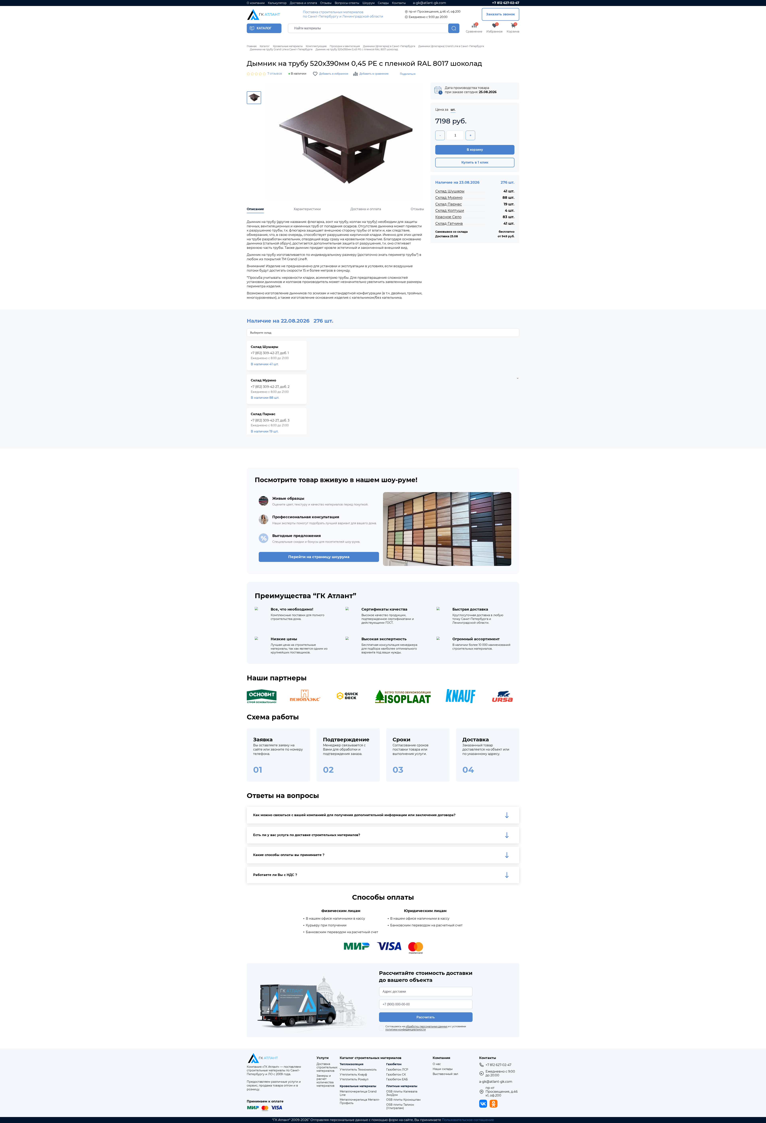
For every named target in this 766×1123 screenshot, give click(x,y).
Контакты (399, 3)
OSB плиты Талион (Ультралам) (400, 1106)
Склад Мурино (448, 197)
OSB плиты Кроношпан (403, 1099)
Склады (383, 3)
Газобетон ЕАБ (397, 1079)
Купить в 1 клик (474, 162)
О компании (256, 3)
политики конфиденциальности (405, 1029)
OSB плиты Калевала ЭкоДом (401, 1093)
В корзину (475, 149)
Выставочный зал (445, 1074)
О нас (437, 1064)
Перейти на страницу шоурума (318, 557)
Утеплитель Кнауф (353, 1074)
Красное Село (448, 217)
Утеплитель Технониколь (358, 1069)
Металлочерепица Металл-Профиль (360, 1101)
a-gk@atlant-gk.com (429, 3)
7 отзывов (275, 73)
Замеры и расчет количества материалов (326, 1081)
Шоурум (368, 3)
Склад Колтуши (449, 210)
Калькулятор (277, 3)
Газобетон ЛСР (397, 1069)
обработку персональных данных (426, 1026)
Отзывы (326, 3)
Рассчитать (426, 1017)
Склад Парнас (448, 204)
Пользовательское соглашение (468, 1120)
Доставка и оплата (303, 3)
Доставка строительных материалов (327, 1067)
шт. (453, 109)
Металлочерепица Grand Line (358, 1093)
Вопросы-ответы (347, 3)
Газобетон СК (396, 1074)
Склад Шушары (449, 191)
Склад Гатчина (449, 223)
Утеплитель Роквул (354, 1079)
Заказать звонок (500, 14)
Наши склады (443, 1069)
